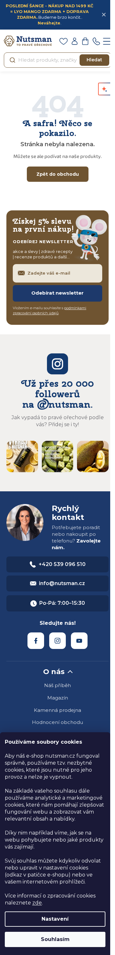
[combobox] (57, 60)
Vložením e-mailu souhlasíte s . (49, 311)
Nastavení (55, 919)
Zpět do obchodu (57, 174)
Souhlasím (55, 939)
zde (37, 903)
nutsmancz (57, 640)
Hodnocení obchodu (57, 722)
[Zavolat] (96, 41)
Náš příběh (57, 685)
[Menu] (107, 41)
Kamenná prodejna (57, 710)
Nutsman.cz (35, 640)
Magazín (57, 698)
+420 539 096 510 (62, 564)
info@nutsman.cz (62, 583)
